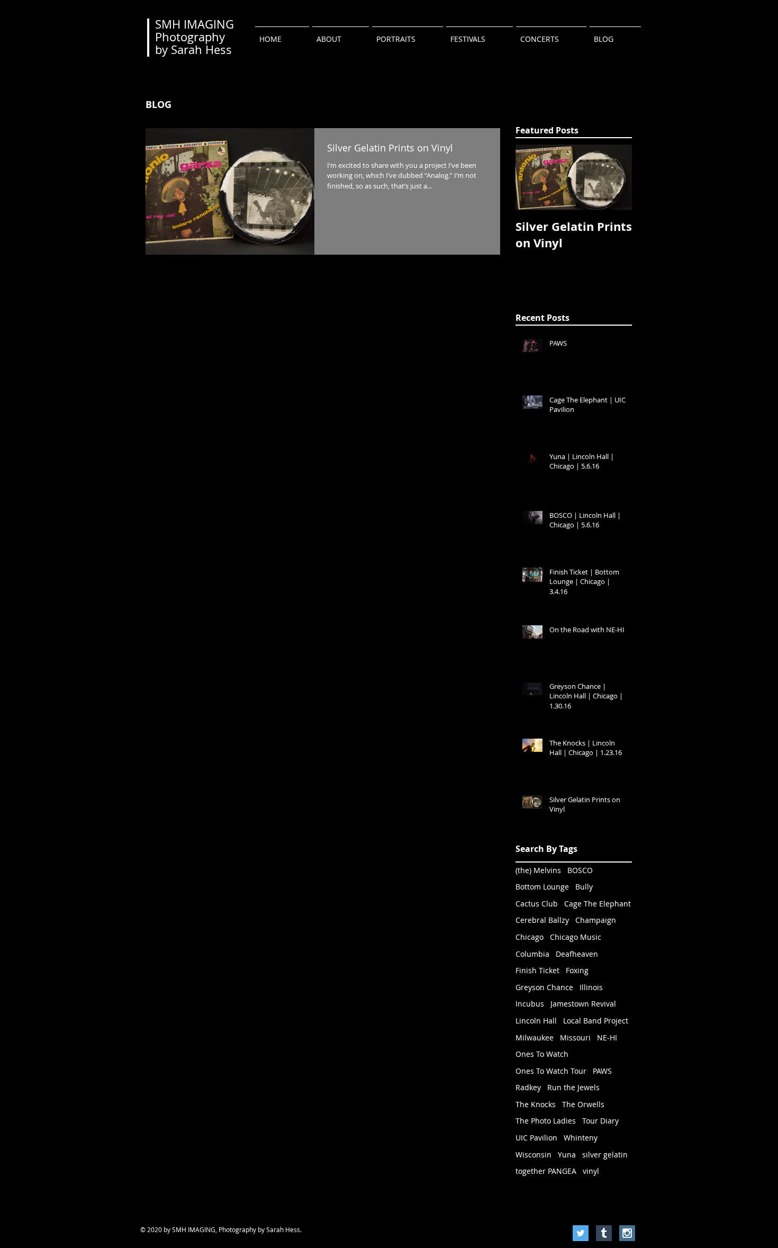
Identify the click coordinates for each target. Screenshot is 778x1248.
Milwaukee (534, 1037)
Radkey (528, 1087)
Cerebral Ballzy (542, 920)
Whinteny (581, 1138)
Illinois (591, 987)
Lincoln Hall (536, 1021)
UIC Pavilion (536, 1138)
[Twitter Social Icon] (581, 1233)
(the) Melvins (538, 870)
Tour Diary (600, 1121)
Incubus (529, 1004)
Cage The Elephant (597, 904)
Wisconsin (533, 1155)
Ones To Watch (541, 1054)
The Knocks (535, 1104)
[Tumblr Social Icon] (604, 1233)
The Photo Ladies (545, 1121)
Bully (584, 887)
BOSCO (580, 870)
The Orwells (583, 1104)
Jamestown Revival (583, 1004)
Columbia (532, 954)
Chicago (529, 937)
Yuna (567, 1155)
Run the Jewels (573, 1087)
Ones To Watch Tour (550, 1071)
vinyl (591, 1171)
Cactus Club (536, 904)
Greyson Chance (544, 987)
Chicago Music (575, 937)
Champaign (595, 920)
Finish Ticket (537, 970)
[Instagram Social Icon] (627, 1233)
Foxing (577, 970)
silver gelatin (605, 1155)
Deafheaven (577, 954)
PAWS (602, 1071)
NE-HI (607, 1037)
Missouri (575, 1037)
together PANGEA (545, 1171)
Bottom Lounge (542, 887)
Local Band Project (595, 1021)
